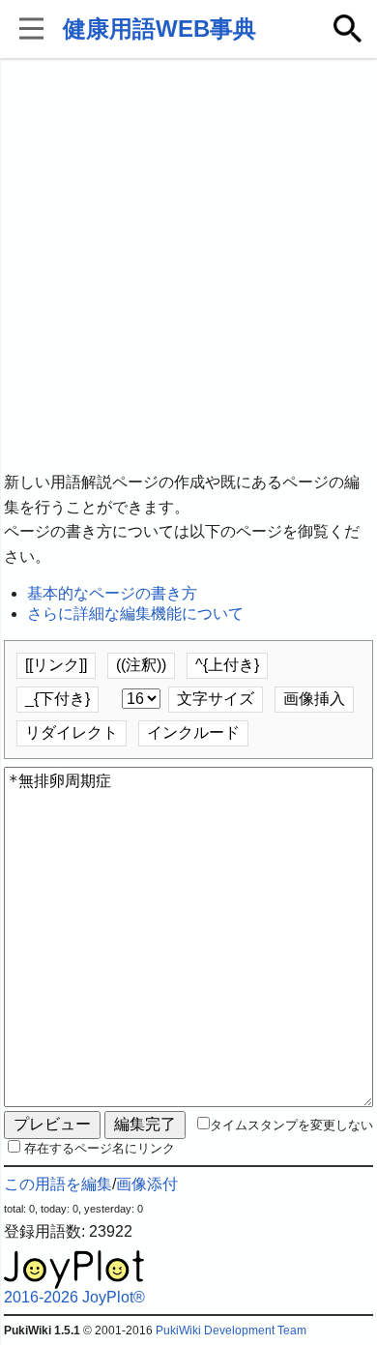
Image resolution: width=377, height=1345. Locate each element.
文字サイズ (215, 698)
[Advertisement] (188, 265)
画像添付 (147, 1184)
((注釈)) (141, 665)
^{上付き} (227, 665)
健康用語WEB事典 (159, 28)
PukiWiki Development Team (231, 1330)
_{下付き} (57, 698)
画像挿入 (314, 698)
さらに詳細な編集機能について (135, 613)
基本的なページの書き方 (112, 593)
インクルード (193, 732)
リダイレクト (71, 732)
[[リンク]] (56, 665)
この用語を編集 (58, 1184)
